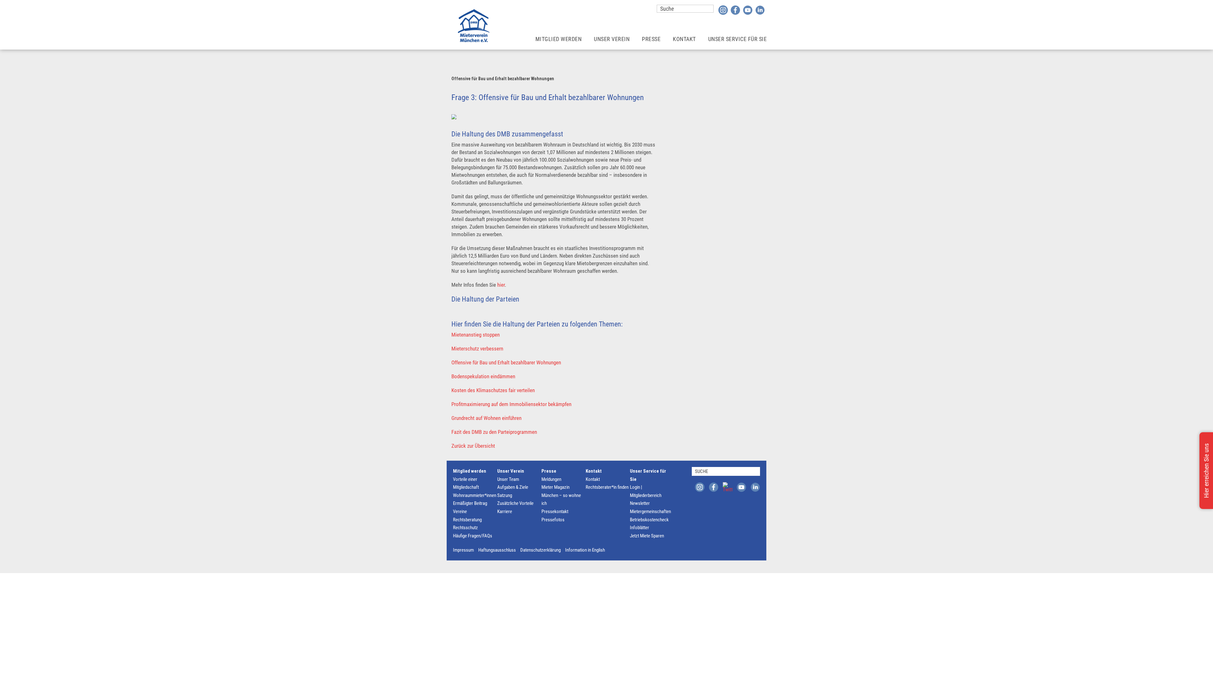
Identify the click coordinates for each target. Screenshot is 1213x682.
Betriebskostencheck (649, 520)
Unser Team (508, 479)
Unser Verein (612, 39)
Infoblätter (639, 527)
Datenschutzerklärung (540, 550)
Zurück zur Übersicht (473, 446)
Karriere (504, 511)
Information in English (585, 550)
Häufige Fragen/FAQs (472, 536)
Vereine (460, 511)
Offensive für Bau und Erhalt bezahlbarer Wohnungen (506, 362)
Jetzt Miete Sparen (647, 536)
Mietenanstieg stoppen (475, 335)
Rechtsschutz (465, 527)
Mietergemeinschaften (650, 511)
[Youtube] (747, 10)
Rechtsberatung (467, 520)
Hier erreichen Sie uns (1206, 470)
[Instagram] (723, 10)
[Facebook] (735, 10)
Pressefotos (552, 520)
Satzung (504, 495)
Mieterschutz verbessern (477, 348)
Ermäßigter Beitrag (470, 503)
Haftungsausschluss (497, 550)
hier (501, 285)
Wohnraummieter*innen (474, 495)
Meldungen (551, 479)
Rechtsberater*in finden (607, 487)
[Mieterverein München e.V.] (474, 25)
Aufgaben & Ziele (512, 487)
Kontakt (684, 39)
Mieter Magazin (555, 487)
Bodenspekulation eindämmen (483, 376)
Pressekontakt (554, 511)
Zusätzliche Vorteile (515, 503)
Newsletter (640, 503)
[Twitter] (727, 487)
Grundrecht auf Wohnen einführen (486, 418)
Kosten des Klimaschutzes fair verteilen (493, 390)
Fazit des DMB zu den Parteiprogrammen (494, 432)
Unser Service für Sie (737, 39)
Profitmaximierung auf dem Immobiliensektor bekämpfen (511, 404)
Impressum (463, 550)
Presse (651, 39)
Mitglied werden (558, 39)
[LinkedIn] (760, 10)
